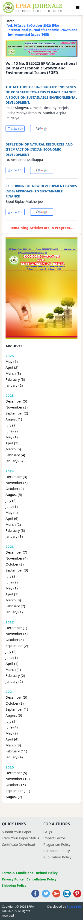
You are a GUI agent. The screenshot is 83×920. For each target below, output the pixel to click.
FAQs (47, 831)
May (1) (12, 437)
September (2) (17, 413)
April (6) (12, 518)
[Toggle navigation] (78, 7)
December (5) (16, 401)
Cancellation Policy (41, 879)
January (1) (14, 612)
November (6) (17, 482)
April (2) (12, 367)
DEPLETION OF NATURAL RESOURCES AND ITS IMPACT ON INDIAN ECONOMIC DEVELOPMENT (39, 149)
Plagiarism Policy (57, 844)
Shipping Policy (14, 885)
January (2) (14, 385)
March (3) (13, 373)
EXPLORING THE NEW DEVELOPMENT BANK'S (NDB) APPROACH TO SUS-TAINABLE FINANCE (41, 191)
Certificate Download (18, 844)
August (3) (14, 715)
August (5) (14, 494)
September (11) (18, 790)
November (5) (17, 633)
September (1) (17, 709)
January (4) (14, 757)
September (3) (17, 570)
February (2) (15, 606)
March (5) (13, 449)
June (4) (12, 727)
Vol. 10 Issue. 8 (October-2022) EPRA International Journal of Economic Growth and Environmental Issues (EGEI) (42, 30)
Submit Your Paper (16, 831)
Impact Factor (54, 838)
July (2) (11, 425)
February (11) (16, 751)
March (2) (13, 524)
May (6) (12, 361)
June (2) (12, 431)
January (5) (14, 461)
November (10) (18, 778)
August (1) (14, 419)
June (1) (12, 506)
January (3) (14, 536)
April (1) (12, 594)
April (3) (12, 443)
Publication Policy (57, 857)
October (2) (15, 488)
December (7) (16, 552)
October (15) (16, 784)
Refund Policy (47, 873)
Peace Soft (74, 906)
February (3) (15, 379)
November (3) (17, 407)
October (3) (15, 639)
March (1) (13, 669)
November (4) (17, 558)
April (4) (12, 739)
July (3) (11, 721)
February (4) (15, 455)
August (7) (14, 796)
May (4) (12, 512)
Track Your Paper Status (20, 838)
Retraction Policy (56, 850)
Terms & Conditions (17, 873)
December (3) (16, 476)
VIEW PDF (16, 128)
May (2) (12, 733)
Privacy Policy (13, 879)
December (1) (16, 627)
